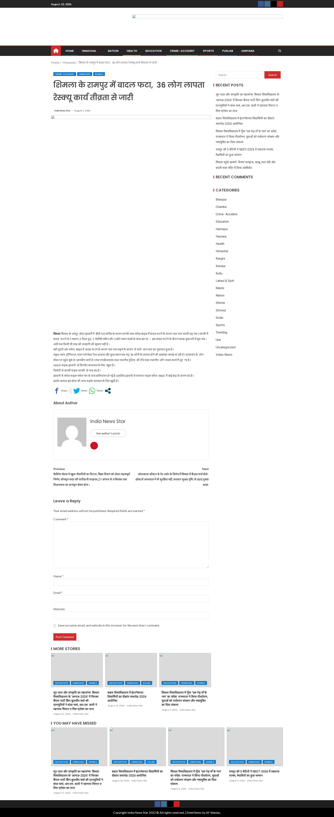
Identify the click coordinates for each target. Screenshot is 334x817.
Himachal (89, 51)
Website (59, 609)
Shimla (99, 74)
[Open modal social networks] (107, 390)
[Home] (56, 50)
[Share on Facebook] (60, 390)
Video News (224, 354)
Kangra (220, 258)
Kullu (219, 273)
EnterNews (194, 812)
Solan (146, 683)
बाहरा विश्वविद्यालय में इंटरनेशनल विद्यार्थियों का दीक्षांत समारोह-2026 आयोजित (126, 697)
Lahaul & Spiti (225, 281)
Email (58, 592)
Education (153, 51)
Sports (208, 51)
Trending (221, 332)
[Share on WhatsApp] (96, 390)
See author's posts (108, 433)
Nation (113, 51)
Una (218, 340)
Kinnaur (221, 266)
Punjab (227, 51)
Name (58, 576)
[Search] (279, 51)
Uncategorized (225, 347)
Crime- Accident (182, 51)
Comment (60, 519)
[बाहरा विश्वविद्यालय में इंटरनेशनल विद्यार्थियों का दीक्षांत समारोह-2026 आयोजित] (131, 670)
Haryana (247, 51)
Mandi (220, 288)
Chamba (221, 207)
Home (70, 51)
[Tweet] (80, 390)
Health (132, 51)
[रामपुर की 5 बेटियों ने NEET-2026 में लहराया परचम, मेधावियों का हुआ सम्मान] (255, 746)
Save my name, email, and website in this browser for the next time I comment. (109, 625)
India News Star (62, 110)
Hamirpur (222, 229)
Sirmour (221, 310)
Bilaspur (221, 199)
